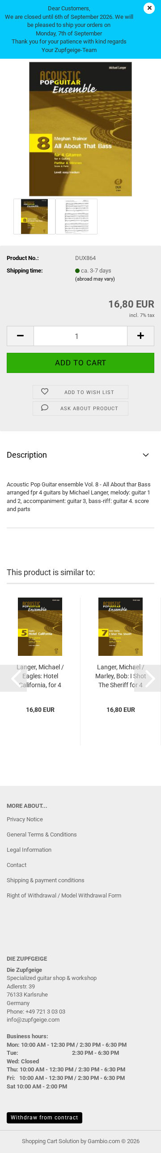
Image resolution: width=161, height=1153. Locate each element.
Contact (16, 865)
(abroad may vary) (95, 279)
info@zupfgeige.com (33, 1019)
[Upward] (136, 1139)
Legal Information (29, 849)
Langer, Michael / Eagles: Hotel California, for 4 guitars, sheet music (40, 676)
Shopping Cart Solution (50, 1141)
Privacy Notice (25, 819)
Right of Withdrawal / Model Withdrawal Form (64, 895)
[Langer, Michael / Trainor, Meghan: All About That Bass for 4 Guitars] (80, 128)
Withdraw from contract (44, 1117)
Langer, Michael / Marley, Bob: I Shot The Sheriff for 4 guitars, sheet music (120, 676)
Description (27, 454)
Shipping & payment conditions (46, 880)
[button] (20, 336)
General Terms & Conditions (42, 834)
